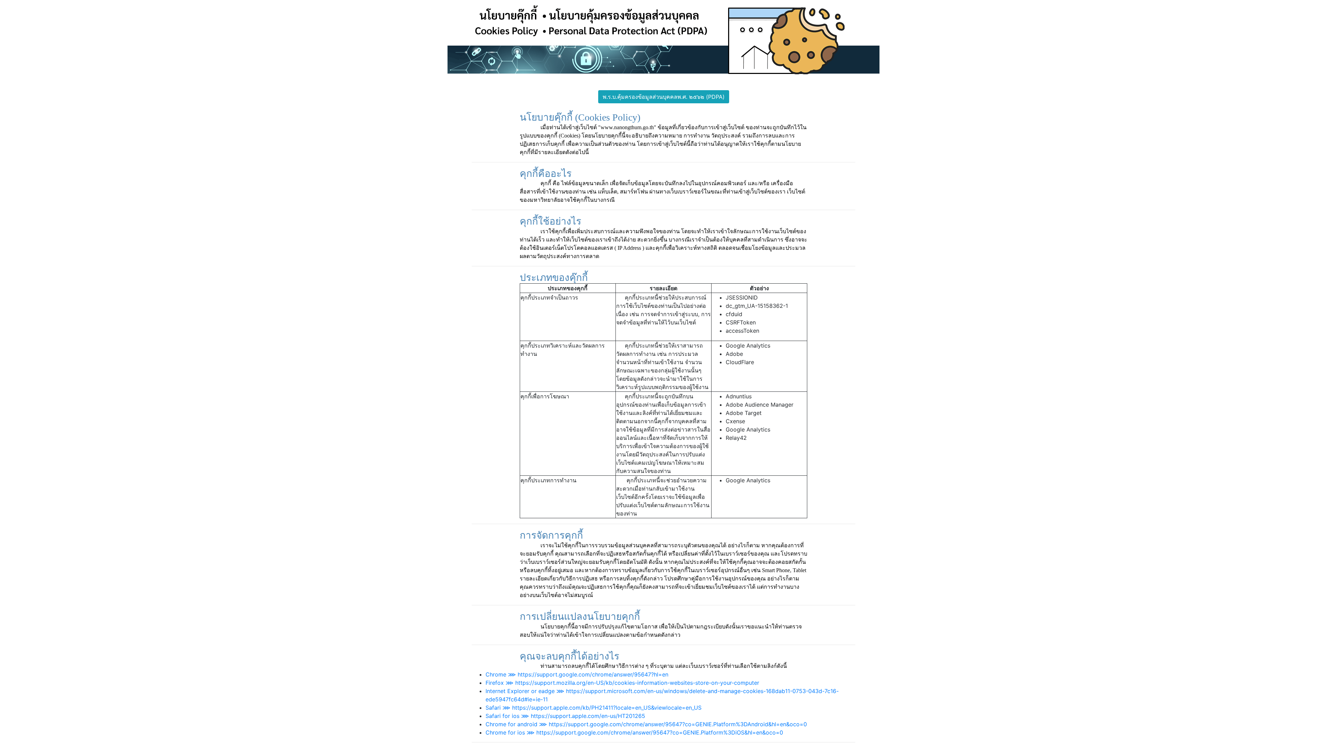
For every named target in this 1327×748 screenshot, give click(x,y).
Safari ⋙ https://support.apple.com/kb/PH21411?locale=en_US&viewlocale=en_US (594, 707)
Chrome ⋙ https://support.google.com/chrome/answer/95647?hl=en (577, 674)
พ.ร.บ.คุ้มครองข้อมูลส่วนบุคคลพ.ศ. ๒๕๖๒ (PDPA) (664, 96)
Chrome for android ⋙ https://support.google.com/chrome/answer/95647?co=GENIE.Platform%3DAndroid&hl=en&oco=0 (646, 724)
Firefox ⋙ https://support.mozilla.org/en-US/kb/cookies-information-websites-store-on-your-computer (622, 682)
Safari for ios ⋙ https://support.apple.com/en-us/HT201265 (565, 715)
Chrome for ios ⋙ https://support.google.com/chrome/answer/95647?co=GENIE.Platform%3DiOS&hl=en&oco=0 (634, 732)
